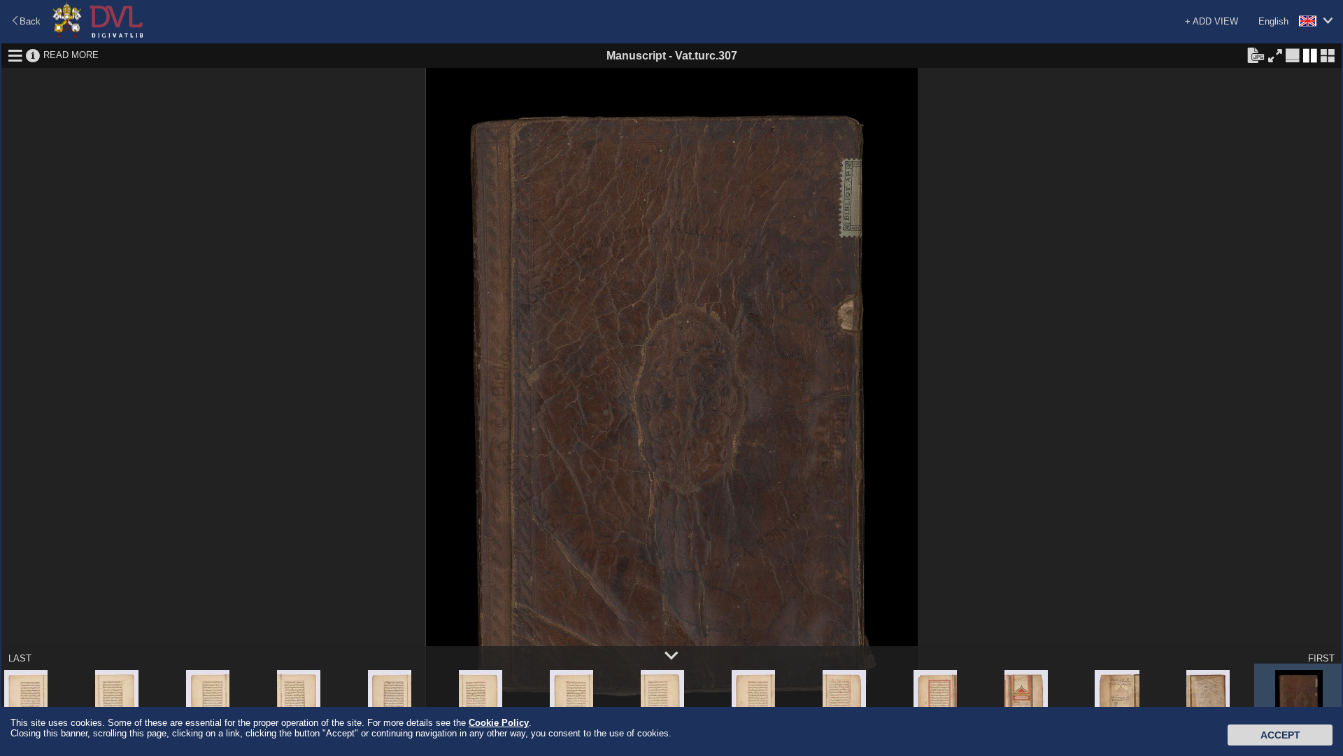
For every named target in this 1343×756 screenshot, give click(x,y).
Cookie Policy (499, 723)
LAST (19, 658)
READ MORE (71, 55)
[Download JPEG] (1255, 55)
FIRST (1321, 658)
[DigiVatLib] (97, 35)
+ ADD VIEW (1211, 21)
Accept (1280, 735)
